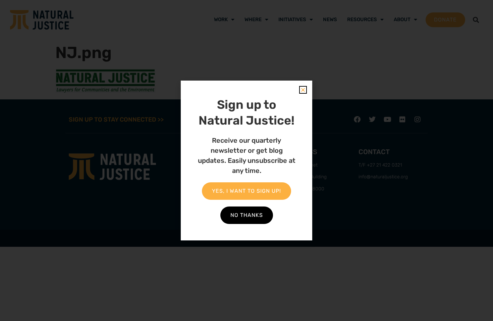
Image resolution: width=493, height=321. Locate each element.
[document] (246, 160)
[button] (303, 89)
